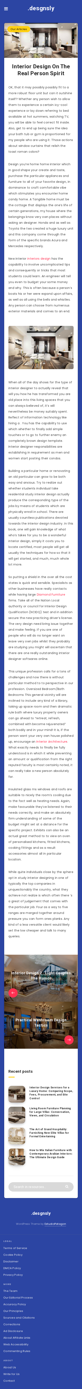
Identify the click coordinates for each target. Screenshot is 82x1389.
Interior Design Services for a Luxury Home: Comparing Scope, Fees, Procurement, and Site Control (51, 1093)
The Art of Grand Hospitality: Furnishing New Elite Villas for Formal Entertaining (49, 1133)
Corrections (11, 1324)
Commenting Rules (16, 1351)
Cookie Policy (12, 1255)
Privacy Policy (13, 1275)
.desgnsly (41, 8)
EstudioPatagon (55, 1224)
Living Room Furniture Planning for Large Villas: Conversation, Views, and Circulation (50, 1112)
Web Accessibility (15, 1344)
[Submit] (67, 1186)
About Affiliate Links (16, 1338)
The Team (10, 1291)
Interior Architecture (51, 742)
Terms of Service (15, 1248)
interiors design (39, 259)
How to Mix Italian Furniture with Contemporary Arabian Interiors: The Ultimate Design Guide (51, 1154)
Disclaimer (11, 1261)
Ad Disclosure (13, 1331)
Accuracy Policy (14, 1304)
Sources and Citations (19, 1318)
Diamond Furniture (51, 594)
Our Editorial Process (18, 1298)
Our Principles (13, 1311)
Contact (9, 1381)
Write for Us (11, 1374)
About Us (9, 1367)
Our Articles (19, 29)
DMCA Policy (12, 1268)
